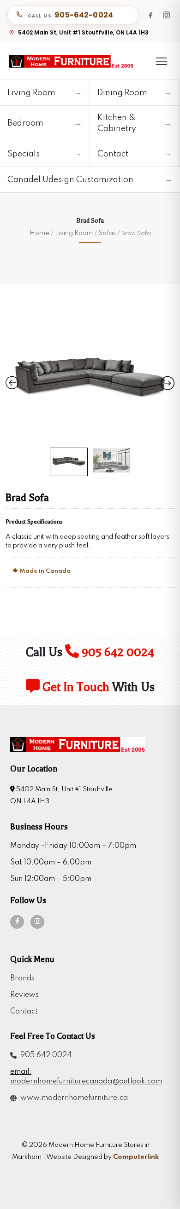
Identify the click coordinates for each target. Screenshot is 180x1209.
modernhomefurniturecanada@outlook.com (85, 1081)
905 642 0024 (116, 652)
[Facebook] (150, 14)
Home (39, 233)
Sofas (107, 233)
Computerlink (136, 1157)
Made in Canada (44, 571)
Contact (24, 1011)
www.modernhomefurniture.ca (72, 1098)
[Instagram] (166, 14)
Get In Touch (74, 687)
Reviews (24, 995)
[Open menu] (161, 61)
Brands (22, 978)
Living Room (74, 233)
